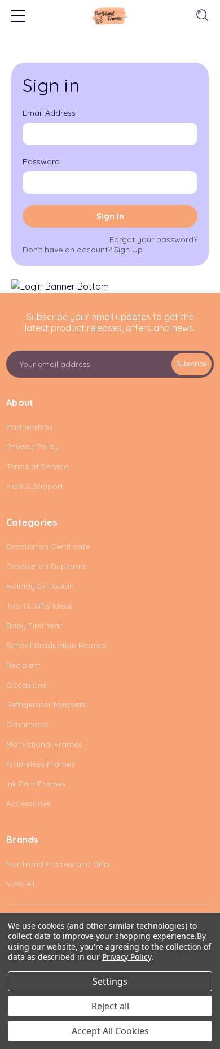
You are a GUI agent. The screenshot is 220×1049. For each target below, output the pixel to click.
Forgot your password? (153, 239)
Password (41, 161)
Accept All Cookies (110, 1031)
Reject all (110, 1006)
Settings (110, 981)
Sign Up (128, 249)
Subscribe (191, 364)
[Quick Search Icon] (201, 15)
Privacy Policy (126, 956)
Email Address (49, 113)
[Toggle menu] (18, 17)
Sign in (110, 216)
